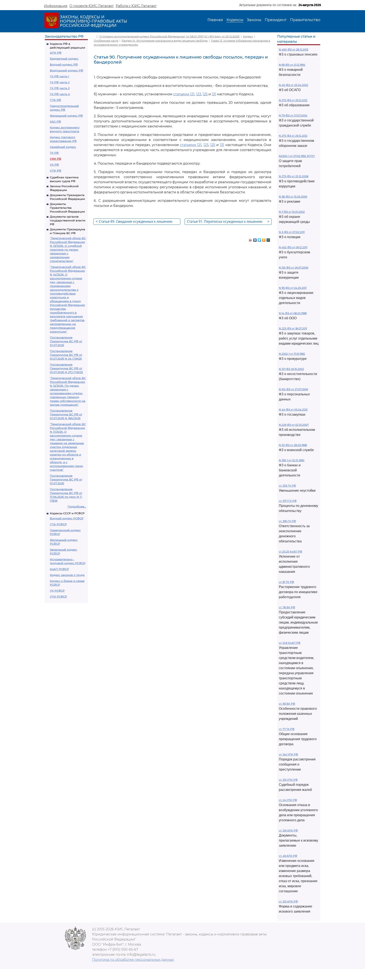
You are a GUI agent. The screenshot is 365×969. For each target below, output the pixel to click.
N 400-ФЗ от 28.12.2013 (293, 49)
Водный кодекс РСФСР (66, 518)
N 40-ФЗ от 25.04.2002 (293, 85)
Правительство (305, 20)
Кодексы (234, 20)
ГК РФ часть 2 (59, 82)
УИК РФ (55, 158)
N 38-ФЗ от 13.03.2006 (293, 196)
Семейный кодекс (63, 147)
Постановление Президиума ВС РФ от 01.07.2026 (66, 341)
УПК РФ (55, 170)
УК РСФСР (57, 590)
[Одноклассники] (264, 239)
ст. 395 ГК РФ (287, 521)
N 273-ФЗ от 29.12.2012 (293, 100)
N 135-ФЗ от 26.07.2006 (293, 267)
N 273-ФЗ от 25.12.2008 (293, 176)
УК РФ (54, 164)
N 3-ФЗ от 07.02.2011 (292, 232)
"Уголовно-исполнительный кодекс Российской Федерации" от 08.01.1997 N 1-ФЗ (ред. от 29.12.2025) (169, 36)
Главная (215, 20)
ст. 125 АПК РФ (288, 901)
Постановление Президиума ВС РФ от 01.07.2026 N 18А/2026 (66, 414)
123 (198, 94)
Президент (276, 20)
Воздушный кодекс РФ (66, 70)
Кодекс (248, 36)
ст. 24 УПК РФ (288, 800)
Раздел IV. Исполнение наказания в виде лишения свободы (165, 40)
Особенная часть (106, 40)
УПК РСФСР (58, 596)
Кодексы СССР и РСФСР (67, 513)
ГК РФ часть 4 (60, 94)
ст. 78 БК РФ (287, 607)
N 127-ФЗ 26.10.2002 (291, 369)
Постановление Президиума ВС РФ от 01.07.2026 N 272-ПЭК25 (66, 368)
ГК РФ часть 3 (59, 88)
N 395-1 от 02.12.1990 (291, 460)
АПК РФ (55, 52)
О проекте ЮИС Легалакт (91, 6)
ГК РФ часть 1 (59, 76)
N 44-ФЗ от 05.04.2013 (293, 409)
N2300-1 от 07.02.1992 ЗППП (297, 156)
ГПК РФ (55, 100)
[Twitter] (259, 239)
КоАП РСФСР (59, 569)
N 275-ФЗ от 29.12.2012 (293, 135)
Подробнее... (77, 506)
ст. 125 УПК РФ (288, 779)
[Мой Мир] (268, 239)
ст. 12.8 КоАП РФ (289, 642)
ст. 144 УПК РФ (288, 754)
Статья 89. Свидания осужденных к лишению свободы (134, 222)
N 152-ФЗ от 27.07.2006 (293, 389)
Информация (55, 6)
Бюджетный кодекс (64, 58)
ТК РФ (54, 152)
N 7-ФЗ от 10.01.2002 (292, 211)
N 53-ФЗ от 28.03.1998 (293, 445)
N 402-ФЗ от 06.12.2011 (293, 247)
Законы (254, 20)
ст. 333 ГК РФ (287, 485)
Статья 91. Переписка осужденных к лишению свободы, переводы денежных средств (228, 222)
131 (214, 94)
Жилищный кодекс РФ (66, 115)
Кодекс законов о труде (67, 575)
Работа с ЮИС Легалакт (136, 6)
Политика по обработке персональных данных (133, 960)
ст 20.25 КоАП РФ (290, 551)
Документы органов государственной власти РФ (67, 220)
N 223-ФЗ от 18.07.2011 (293, 328)
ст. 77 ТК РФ (286, 729)
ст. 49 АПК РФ (288, 855)
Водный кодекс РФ (64, 64)
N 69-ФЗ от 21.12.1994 (292, 64)
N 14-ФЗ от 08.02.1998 (293, 313)
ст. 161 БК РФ (287, 703)
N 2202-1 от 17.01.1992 (292, 353)
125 (205, 94)
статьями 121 (184, 94)
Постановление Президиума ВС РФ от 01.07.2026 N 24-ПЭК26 (66, 354)
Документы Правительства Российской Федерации (67, 207)
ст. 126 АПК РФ (288, 830)
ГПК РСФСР (58, 524)
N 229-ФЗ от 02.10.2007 (294, 424)
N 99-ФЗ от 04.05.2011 (292, 287)
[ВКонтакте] (255, 239)
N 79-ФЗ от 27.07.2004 (293, 115)
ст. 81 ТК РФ (286, 582)
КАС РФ (55, 121)
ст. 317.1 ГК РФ (288, 500)
